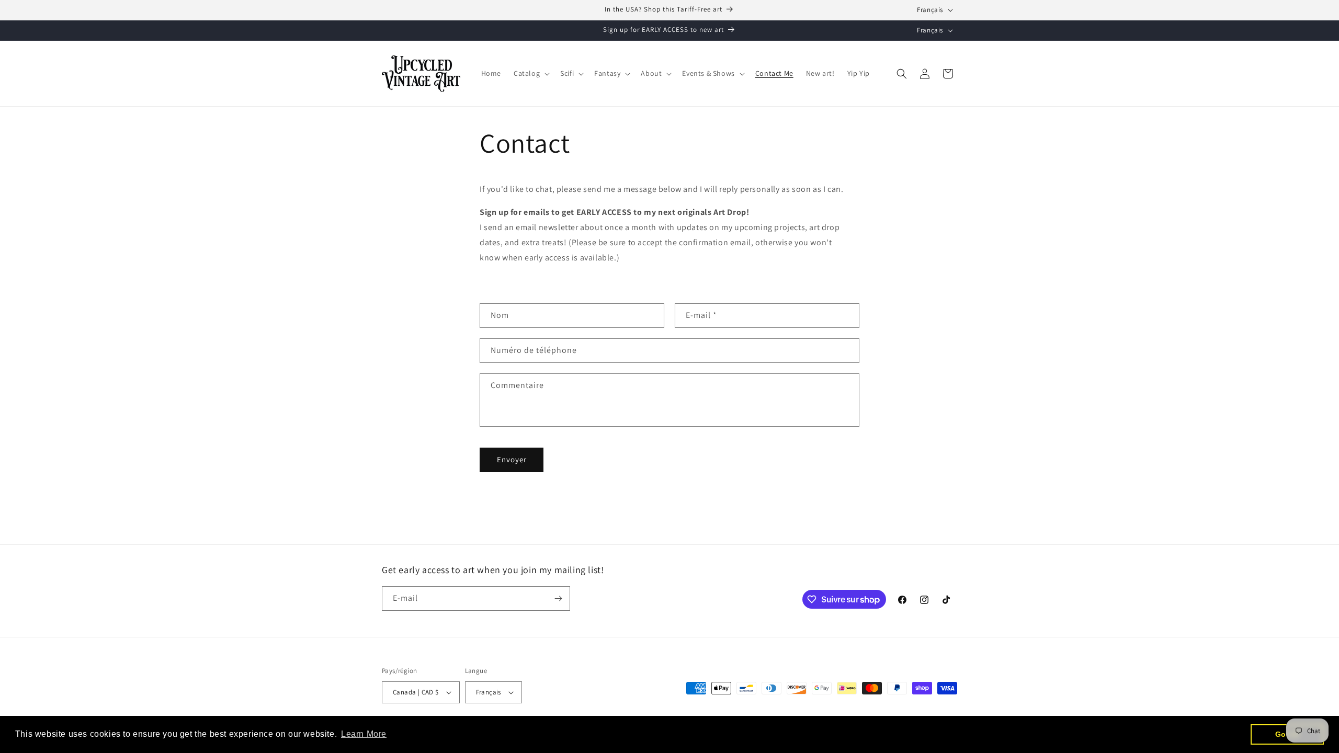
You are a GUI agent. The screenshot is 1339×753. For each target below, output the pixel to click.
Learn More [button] (364, 733)
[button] (530, 73)
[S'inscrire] (558, 598)
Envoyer (512, 459)
